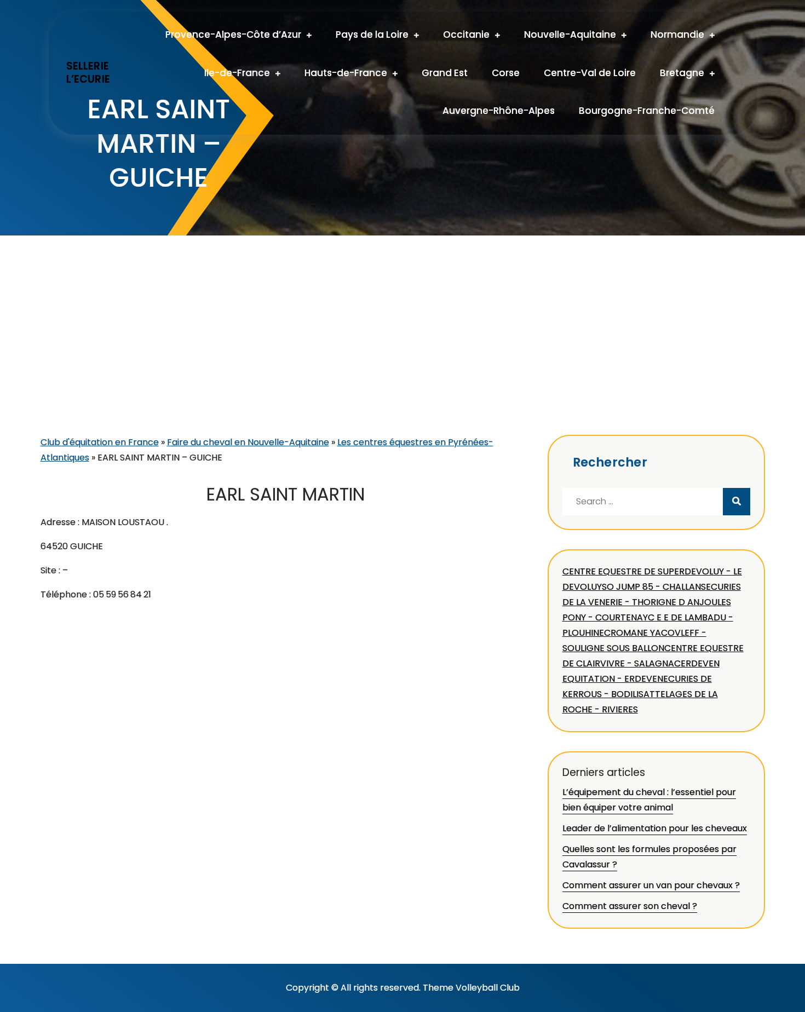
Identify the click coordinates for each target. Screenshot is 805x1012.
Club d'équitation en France (100, 442)
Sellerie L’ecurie (88, 73)
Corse (506, 72)
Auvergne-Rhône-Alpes (498, 110)
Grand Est (445, 72)
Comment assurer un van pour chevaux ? (651, 885)
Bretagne (682, 72)
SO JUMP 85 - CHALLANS (654, 586)
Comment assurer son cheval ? (629, 906)
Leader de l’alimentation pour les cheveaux (654, 828)
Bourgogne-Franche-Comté (647, 110)
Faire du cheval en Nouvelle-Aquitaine (248, 442)
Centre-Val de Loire (590, 72)
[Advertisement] (402, 352)
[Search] (736, 501)
